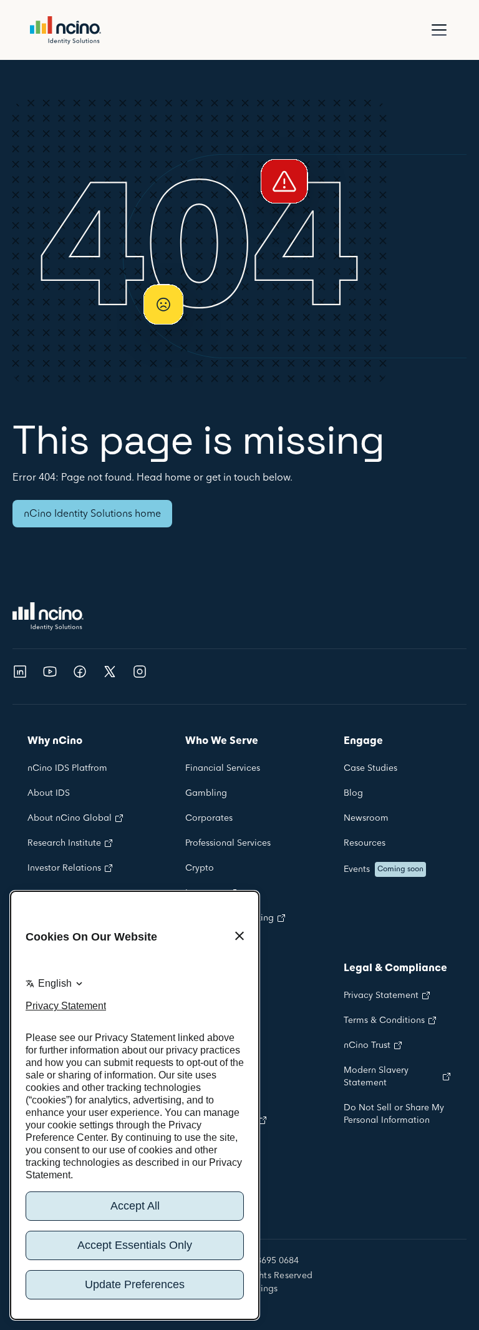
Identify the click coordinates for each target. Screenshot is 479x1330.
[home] (65, 30)
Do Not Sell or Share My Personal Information (394, 1114)
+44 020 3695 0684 (260, 1261)
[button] (436, 30)
